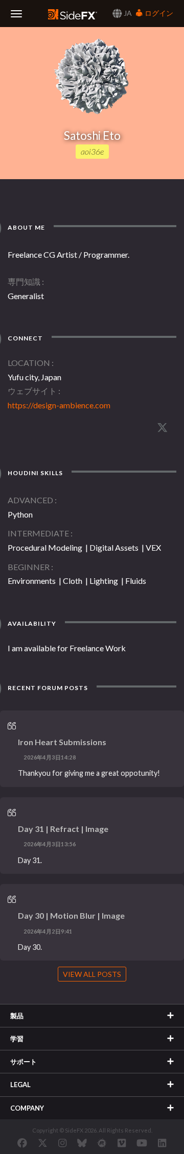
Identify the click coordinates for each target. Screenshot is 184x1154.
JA (127, 13)
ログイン (158, 13)
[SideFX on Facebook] (22, 1143)
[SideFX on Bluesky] (82, 1143)
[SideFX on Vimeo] (122, 1143)
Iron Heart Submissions (62, 742)
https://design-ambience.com (59, 405)
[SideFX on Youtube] (141, 1143)
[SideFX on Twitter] (43, 1143)
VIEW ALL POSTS (92, 974)
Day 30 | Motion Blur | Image (71, 915)
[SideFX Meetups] (102, 1143)
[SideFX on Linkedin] (162, 1143)
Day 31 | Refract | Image (63, 828)
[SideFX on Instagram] (62, 1143)
